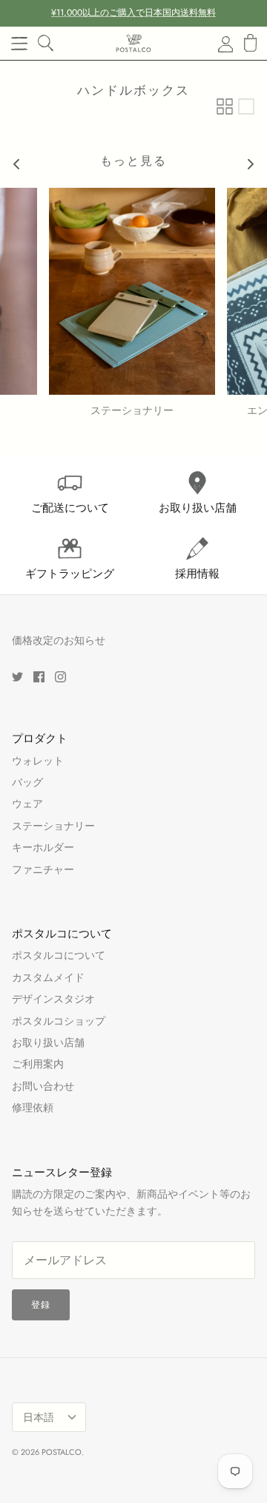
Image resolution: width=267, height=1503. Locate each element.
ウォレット (38, 760)
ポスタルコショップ (58, 1021)
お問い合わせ (43, 1086)
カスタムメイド (48, 977)
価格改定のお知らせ (58, 640)
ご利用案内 (38, 1063)
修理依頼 (32, 1107)
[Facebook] (38, 676)
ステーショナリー (53, 825)
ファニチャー (43, 869)
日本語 (38, 1417)
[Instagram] (60, 676)
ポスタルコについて (58, 955)
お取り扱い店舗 (48, 1042)
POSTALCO (62, 1452)
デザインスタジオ (53, 998)
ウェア (27, 803)
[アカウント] (216, 43)
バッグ (27, 782)
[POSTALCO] (133, 43)
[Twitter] (17, 676)
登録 (40, 1305)
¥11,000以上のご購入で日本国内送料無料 (133, 12)
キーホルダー (43, 847)
